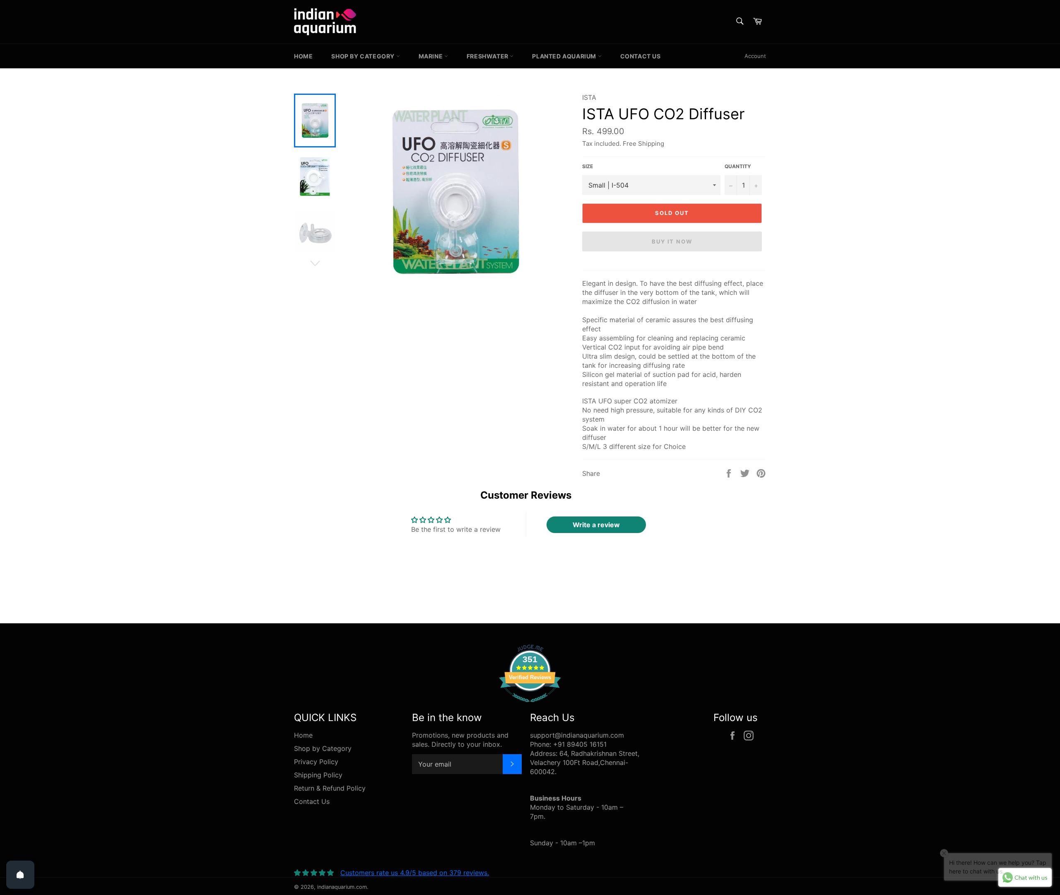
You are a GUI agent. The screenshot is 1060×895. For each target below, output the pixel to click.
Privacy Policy (316, 761)
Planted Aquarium (564, 56)
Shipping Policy (318, 775)
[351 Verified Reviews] (530, 706)
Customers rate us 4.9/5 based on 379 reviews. (414, 872)
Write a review (596, 525)
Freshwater (488, 56)
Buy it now (672, 241)
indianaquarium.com (342, 887)
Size (587, 166)
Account (755, 56)
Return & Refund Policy (330, 788)
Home (303, 56)
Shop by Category (363, 56)
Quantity (738, 166)
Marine (431, 56)
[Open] (20, 875)
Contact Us (640, 56)
